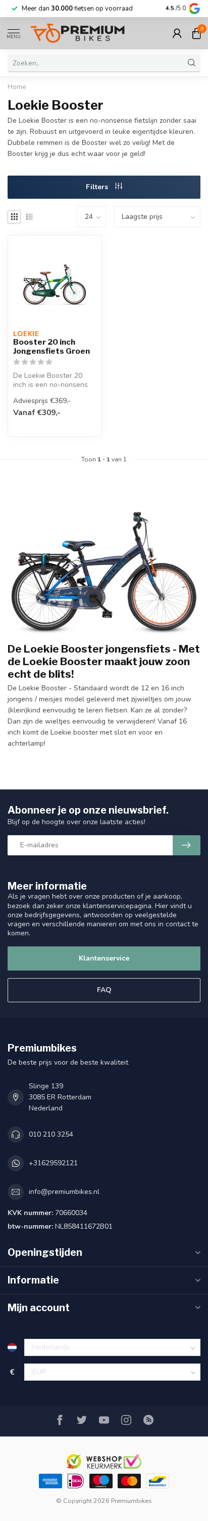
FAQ (104, 990)
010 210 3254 (51, 1134)
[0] (196, 33)
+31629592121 (53, 1163)
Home (17, 87)
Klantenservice (104, 958)
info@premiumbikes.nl (64, 1191)
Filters (98, 187)
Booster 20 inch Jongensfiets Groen (51, 347)
